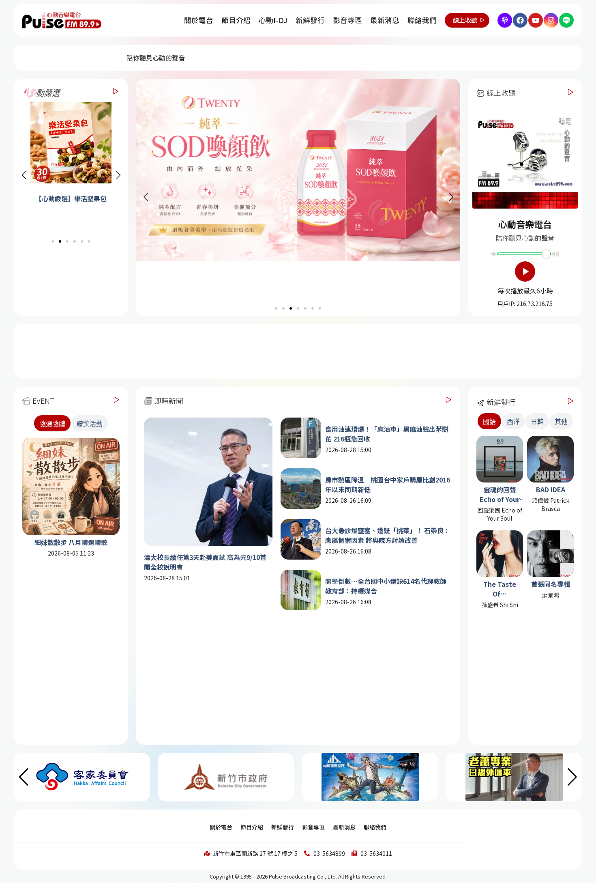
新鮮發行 (310, 20)
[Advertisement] (298, 350)
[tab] (52, 423)
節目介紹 (236, 20)
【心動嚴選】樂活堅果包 (67, 198)
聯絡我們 (422, 20)
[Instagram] (551, 20)
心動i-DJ (273, 20)
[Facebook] (520, 20)
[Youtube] (535, 20)
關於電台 (198, 20)
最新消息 (384, 20)
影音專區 (347, 20)
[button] (118, 175)
